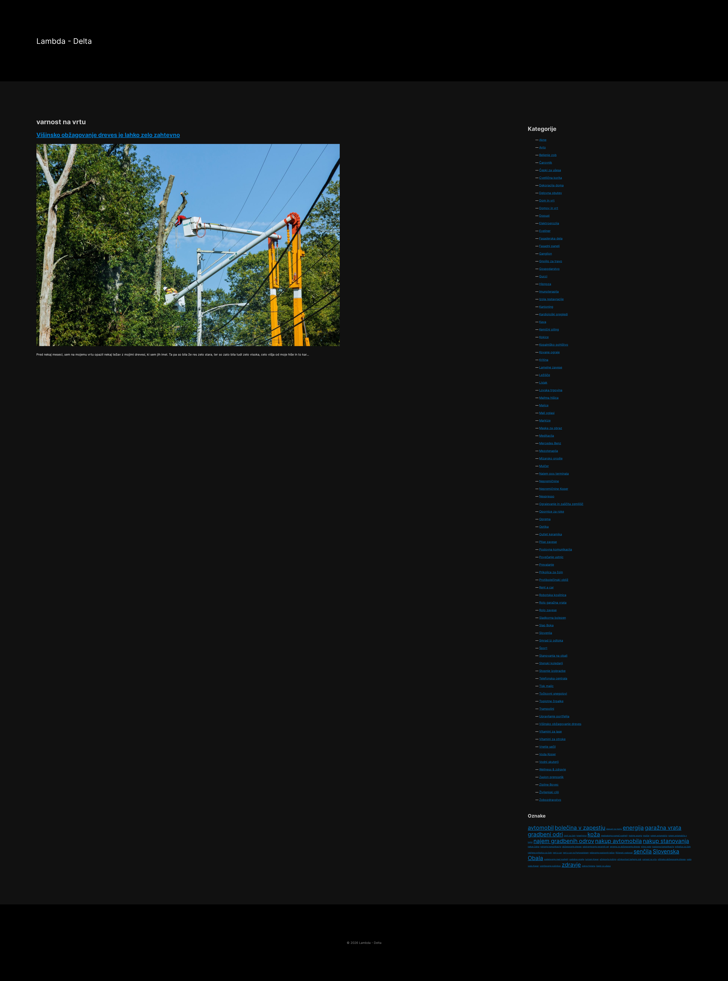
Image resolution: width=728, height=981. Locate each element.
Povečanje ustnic (551, 557)
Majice (543, 405)
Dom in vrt (547, 200)
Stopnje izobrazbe (552, 671)
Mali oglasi (547, 413)
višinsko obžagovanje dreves (672, 859)
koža (594, 834)
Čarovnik (545, 162)
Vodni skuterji (549, 762)
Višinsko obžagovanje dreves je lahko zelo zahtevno (108, 134)
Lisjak (543, 382)
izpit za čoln (570, 835)
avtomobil (541, 827)
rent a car (557, 852)
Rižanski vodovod (624, 852)
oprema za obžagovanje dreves (625, 846)
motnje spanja (635, 835)
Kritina (543, 360)
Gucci (543, 276)
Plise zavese (548, 542)
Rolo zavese (548, 610)
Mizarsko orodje (550, 458)
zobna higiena (588, 866)
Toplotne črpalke (551, 701)
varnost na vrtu (649, 859)
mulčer (646, 835)
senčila (643, 851)
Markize (545, 420)
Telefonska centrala (553, 678)
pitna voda (646, 846)
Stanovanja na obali (553, 655)
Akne (542, 140)
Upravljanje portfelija (554, 716)
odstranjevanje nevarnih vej (596, 846)
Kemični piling (549, 329)
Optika (544, 527)
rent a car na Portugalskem (576, 852)
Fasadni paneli (549, 246)
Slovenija (545, 633)
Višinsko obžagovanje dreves (560, 724)
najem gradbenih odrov (563, 841)
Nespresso (546, 496)
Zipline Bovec (549, 784)
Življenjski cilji (549, 792)
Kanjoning (546, 307)
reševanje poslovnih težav (602, 852)
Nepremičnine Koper (553, 489)
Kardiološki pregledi (553, 314)
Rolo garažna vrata (552, 602)
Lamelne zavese (550, 367)
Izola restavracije (551, 299)
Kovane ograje (549, 352)
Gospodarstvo (549, 269)
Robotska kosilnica (552, 595)
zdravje (571, 864)
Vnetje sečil (547, 747)
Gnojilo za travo (550, 261)
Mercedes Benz (550, 443)
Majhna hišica (549, 398)
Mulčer (544, 466)
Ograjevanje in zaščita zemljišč (561, 504)
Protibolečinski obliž (553, 580)
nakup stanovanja (666, 841)
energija (633, 827)
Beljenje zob (548, 155)
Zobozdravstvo (550, 800)
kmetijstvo (582, 835)
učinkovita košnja (608, 859)
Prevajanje (546, 564)
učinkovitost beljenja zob (629, 859)
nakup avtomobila (618, 841)
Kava (542, 322)
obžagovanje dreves (572, 846)
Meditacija (546, 435)
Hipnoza (545, 284)
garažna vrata (663, 827)
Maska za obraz (550, 428)
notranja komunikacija (550, 846)
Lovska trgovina (550, 390)
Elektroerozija (549, 223)
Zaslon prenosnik (551, 777)
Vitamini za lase (550, 731)
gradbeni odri (545, 834)
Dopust (544, 216)
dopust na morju (614, 829)
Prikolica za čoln (551, 572)
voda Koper (533, 866)
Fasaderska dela (550, 238)
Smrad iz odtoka (551, 640)
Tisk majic (546, 686)
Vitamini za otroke (552, 739)
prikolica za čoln (683, 846)
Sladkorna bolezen (552, 618)
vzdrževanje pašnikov (550, 866)
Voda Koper (547, 754)
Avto (542, 147)
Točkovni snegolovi (553, 693)
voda (689, 859)
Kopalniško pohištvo (553, 344)
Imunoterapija (549, 291)
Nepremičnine (549, 481)
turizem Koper (592, 859)
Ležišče (544, 375)
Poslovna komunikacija (555, 549)
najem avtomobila (658, 835)
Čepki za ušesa (550, 170)
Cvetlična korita (550, 178)
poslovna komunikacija (663, 846)
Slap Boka (546, 625)
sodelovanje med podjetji (556, 859)
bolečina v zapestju (580, 827)
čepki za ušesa (603, 866)
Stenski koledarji (551, 663)
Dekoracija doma (551, 185)
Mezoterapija (548, 451)
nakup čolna (533, 846)
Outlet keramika (550, 534)
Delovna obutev (550, 193)
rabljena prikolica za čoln (540, 852)
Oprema (545, 519)
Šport (543, 648)
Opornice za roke (551, 511)
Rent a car (546, 587)
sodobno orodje (576, 859)
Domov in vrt (548, 208)
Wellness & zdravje (552, 769)
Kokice (544, 337)
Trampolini (546, 709)
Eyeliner (545, 231)
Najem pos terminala (554, 473)
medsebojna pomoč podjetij (614, 835)
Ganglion (545, 253)
